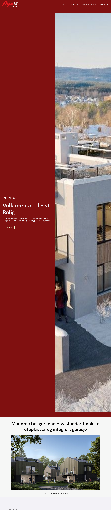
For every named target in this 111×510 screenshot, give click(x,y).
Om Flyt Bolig (74, 4)
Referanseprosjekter (89, 4)
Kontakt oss (104, 4)
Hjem (63, 4)
